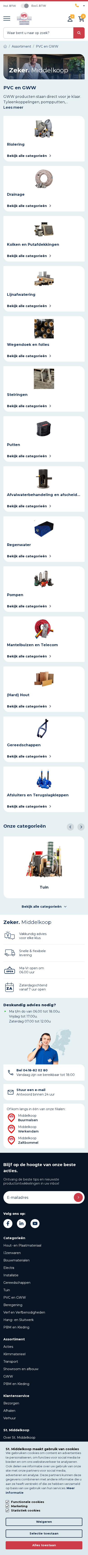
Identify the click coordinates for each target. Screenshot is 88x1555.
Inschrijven (78, 1197)
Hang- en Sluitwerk (18, 1320)
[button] (70, 827)
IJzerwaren (12, 1253)
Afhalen (9, 1411)
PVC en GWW (14, 1297)
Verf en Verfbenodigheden (24, 1312)
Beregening (12, 1305)
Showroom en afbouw (20, 1369)
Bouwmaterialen (16, 1260)
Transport (10, 1362)
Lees (13, 107)
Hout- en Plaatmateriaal (22, 1245)
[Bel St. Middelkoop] (80, 6)
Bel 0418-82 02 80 (32, 1070)
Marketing (19, 1506)
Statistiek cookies (25, 1510)
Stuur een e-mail (30, 1090)
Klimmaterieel (14, 1354)
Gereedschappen (16, 1283)
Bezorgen (11, 1403)
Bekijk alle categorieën (42, 907)
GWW (8, 1376)
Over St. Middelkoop (19, 1438)
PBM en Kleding (16, 1327)
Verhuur (9, 1418)
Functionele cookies (27, 1502)
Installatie (11, 1275)
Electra (8, 1268)
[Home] (5, 46)
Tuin (6, 1290)
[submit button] (79, 33)
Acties (8, 1347)
